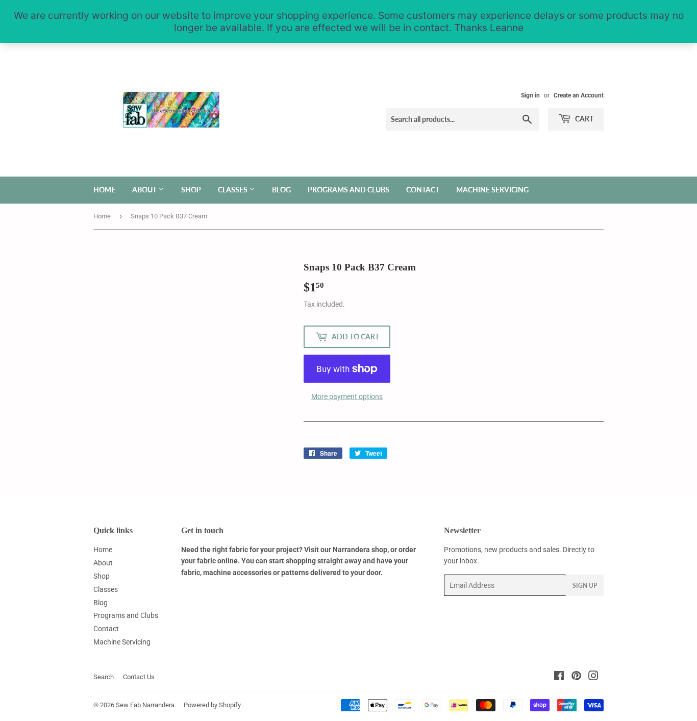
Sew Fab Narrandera (145, 705)
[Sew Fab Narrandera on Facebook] (559, 677)
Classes (233, 189)
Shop (191, 189)
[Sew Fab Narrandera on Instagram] (593, 677)
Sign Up (584, 585)
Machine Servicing (492, 189)
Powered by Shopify (212, 705)
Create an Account (579, 95)
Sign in (530, 95)
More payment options (347, 396)
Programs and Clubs (348, 189)
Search (103, 677)
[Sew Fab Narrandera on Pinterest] (576, 677)
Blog (281, 189)
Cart (583, 118)
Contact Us (139, 677)
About (145, 189)
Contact (422, 189)
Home (104, 189)
